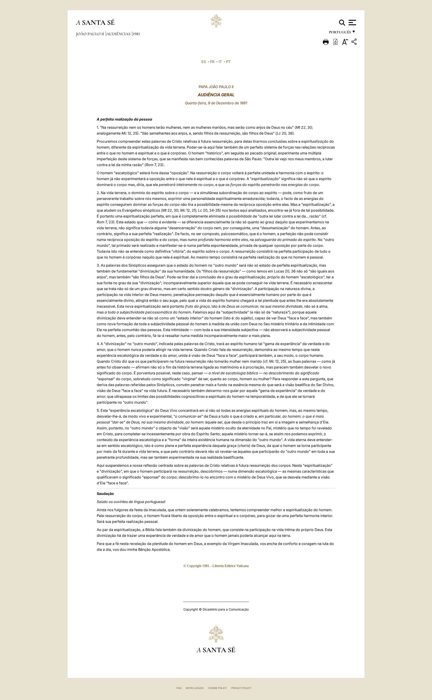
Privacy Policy (241, 688)
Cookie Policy (217, 688)
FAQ (178, 688)
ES (203, 61)
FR (212, 61)
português (339, 33)
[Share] (354, 42)
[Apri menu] (351, 22)
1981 (136, 33)
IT (220, 61)
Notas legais (195, 688)
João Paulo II (90, 33)
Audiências (118, 33)
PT (228, 61)
